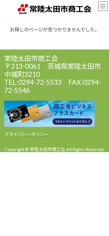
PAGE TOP (101, 223)
